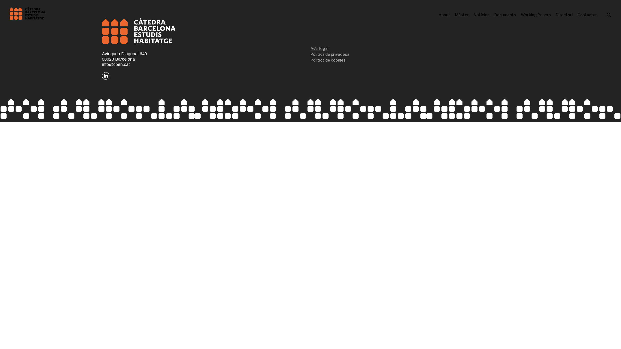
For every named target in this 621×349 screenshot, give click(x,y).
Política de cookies (328, 60)
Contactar (587, 15)
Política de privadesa (329, 54)
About (444, 15)
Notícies (482, 15)
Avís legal (319, 48)
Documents (505, 15)
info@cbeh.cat (116, 64)
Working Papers (536, 15)
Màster (462, 15)
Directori (564, 15)
